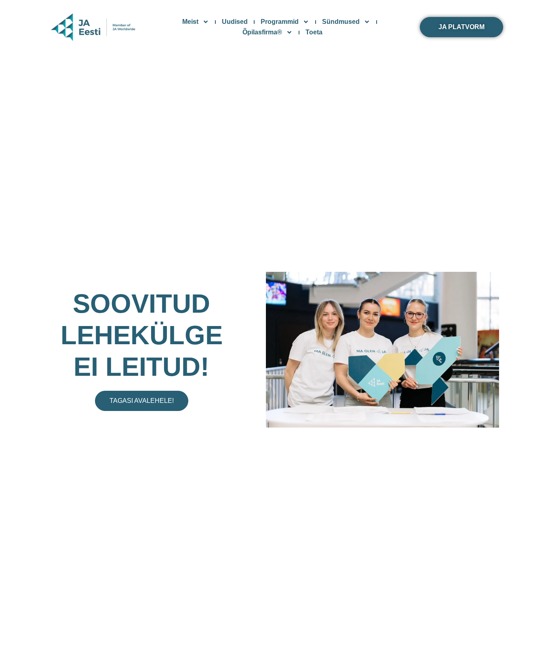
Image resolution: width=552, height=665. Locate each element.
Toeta (313, 32)
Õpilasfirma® (262, 32)
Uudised (235, 21)
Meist (190, 21)
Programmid (280, 21)
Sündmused (341, 21)
